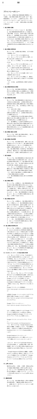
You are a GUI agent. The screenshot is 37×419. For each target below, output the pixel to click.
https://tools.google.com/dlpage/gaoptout (19, 323)
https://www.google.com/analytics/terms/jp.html (20, 290)
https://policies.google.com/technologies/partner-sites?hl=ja (20, 298)
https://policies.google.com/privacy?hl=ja (19, 305)
